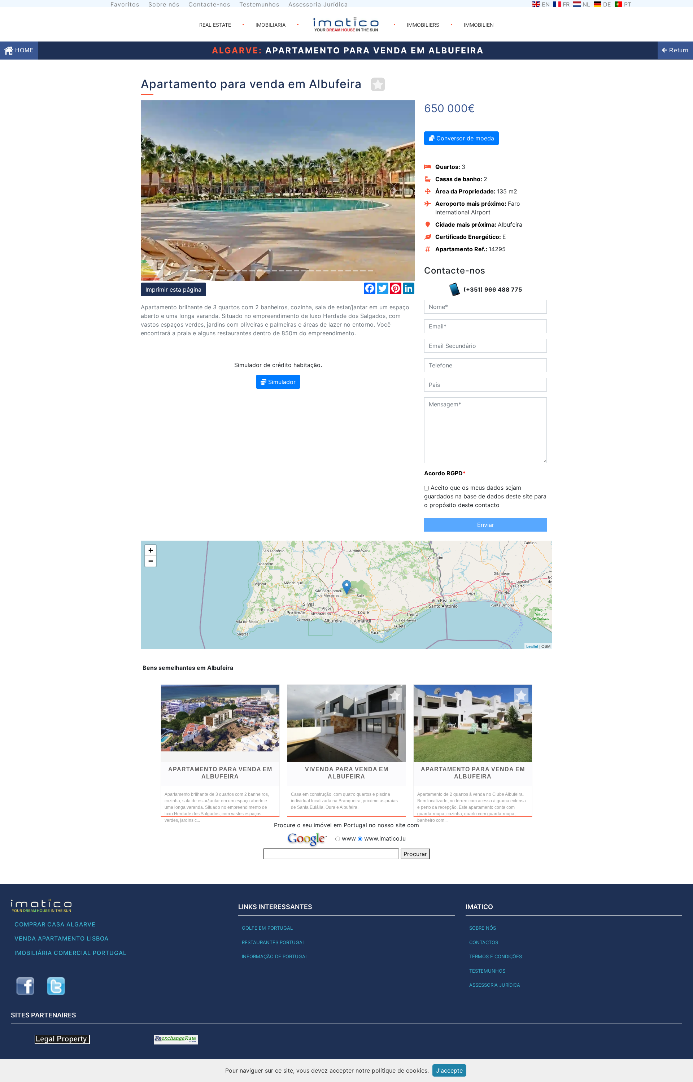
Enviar (485, 524)
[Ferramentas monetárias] (176, 1039)
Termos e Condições (495, 956)
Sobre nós (163, 4)
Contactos (483, 942)
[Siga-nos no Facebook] (25, 986)
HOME (23, 50)
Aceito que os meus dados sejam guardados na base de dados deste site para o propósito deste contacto (485, 496)
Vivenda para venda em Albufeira (346, 773)
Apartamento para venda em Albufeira (220, 773)
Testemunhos (259, 4)
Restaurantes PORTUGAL (273, 942)
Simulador (281, 381)
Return (678, 50)
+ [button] (150, 550)
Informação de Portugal (275, 956)
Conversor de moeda (464, 138)
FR (566, 4)
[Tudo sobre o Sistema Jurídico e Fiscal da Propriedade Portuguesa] (62, 1039)
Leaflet (532, 646)
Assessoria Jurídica (318, 4)
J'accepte (449, 1070)
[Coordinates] (346, 587)
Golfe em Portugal (267, 928)
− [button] (150, 561)
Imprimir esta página (173, 289)
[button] (161, 190)
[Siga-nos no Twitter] (56, 986)
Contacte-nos (209, 4)
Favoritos (124, 4)
